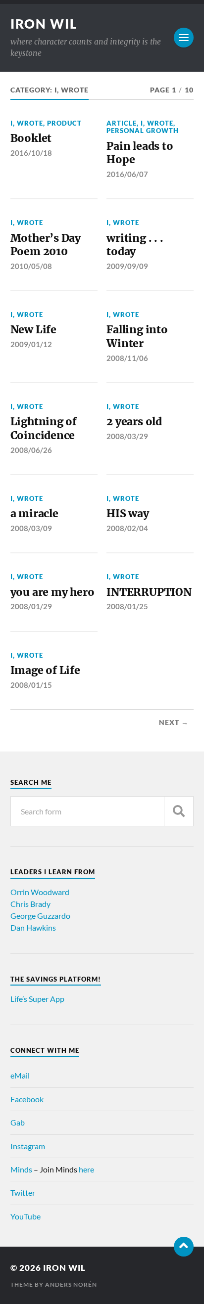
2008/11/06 (127, 358)
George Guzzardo (40, 915)
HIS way (127, 513)
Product (64, 123)
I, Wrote (26, 123)
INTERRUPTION (148, 592)
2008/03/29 (127, 436)
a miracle (34, 513)
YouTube (25, 1216)
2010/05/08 (31, 266)
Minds (21, 1169)
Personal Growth (142, 131)
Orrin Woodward (39, 892)
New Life (33, 329)
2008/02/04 (127, 528)
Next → (174, 722)
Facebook (27, 1099)
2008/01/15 (31, 684)
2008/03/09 (31, 528)
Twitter (22, 1192)
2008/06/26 (31, 450)
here (86, 1169)
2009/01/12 (31, 344)
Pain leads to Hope (139, 153)
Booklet (31, 138)
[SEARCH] (179, 811)
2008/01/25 (127, 606)
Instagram (27, 1146)
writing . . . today (134, 245)
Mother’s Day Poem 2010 (45, 245)
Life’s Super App (37, 998)
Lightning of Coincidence (43, 428)
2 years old (134, 421)
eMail (20, 1075)
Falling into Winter (136, 336)
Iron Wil (44, 23)
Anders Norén (71, 1284)
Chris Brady (30, 903)
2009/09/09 (127, 266)
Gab (17, 1122)
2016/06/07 (127, 174)
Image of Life (45, 670)
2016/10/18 (31, 152)
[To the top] (184, 1247)
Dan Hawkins (33, 927)
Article (121, 123)
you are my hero (52, 592)
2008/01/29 (31, 606)
